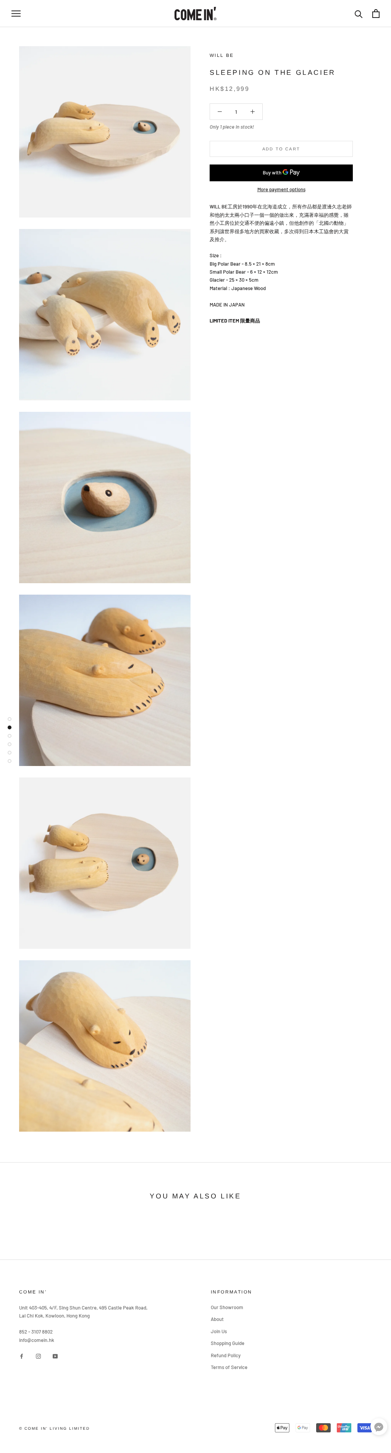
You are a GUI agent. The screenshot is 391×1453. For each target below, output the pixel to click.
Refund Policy (226, 1355)
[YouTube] (55, 1356)
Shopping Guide (227, 1343)
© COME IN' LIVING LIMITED (54, 1428)
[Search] (359, 14)
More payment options (281, 189)
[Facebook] (21, 1356)
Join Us (219, 1331)
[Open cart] (376, 13)
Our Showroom (227, 1307)
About (217, 1319)
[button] (378, 1428)
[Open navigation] (16, 13)
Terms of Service (229, 1367)
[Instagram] (38, 1356)
